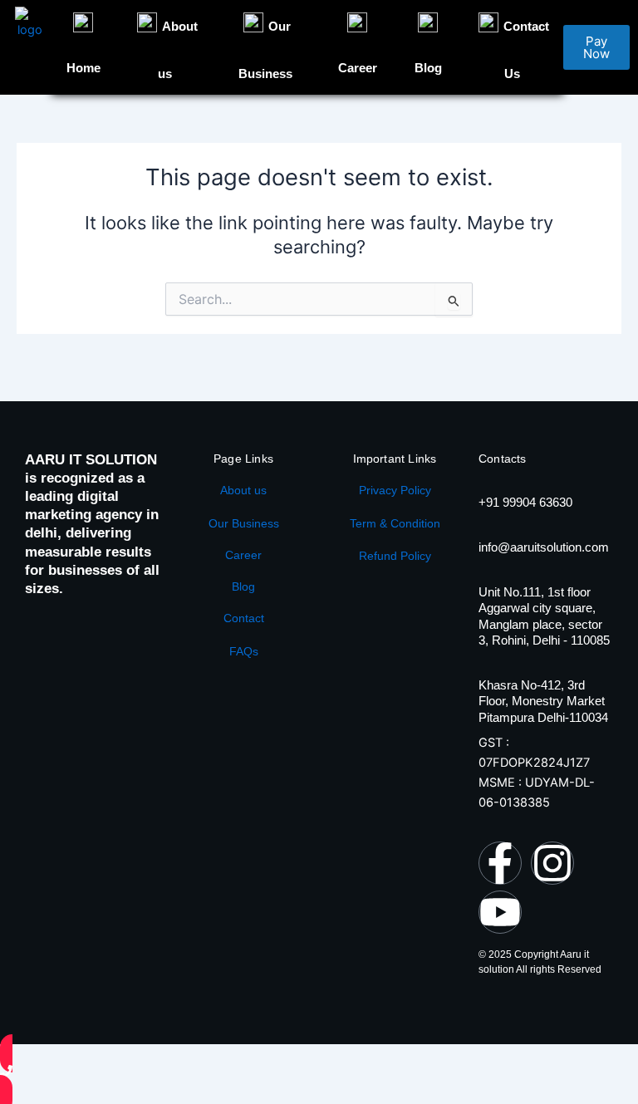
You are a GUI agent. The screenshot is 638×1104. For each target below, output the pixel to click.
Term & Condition (395, 523)
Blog (243, 586)
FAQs (243, 651)
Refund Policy (395, 555)
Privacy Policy (395, 490)
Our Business (244, 523)
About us (243, 490)
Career (243, 555)
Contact (243, 618)
